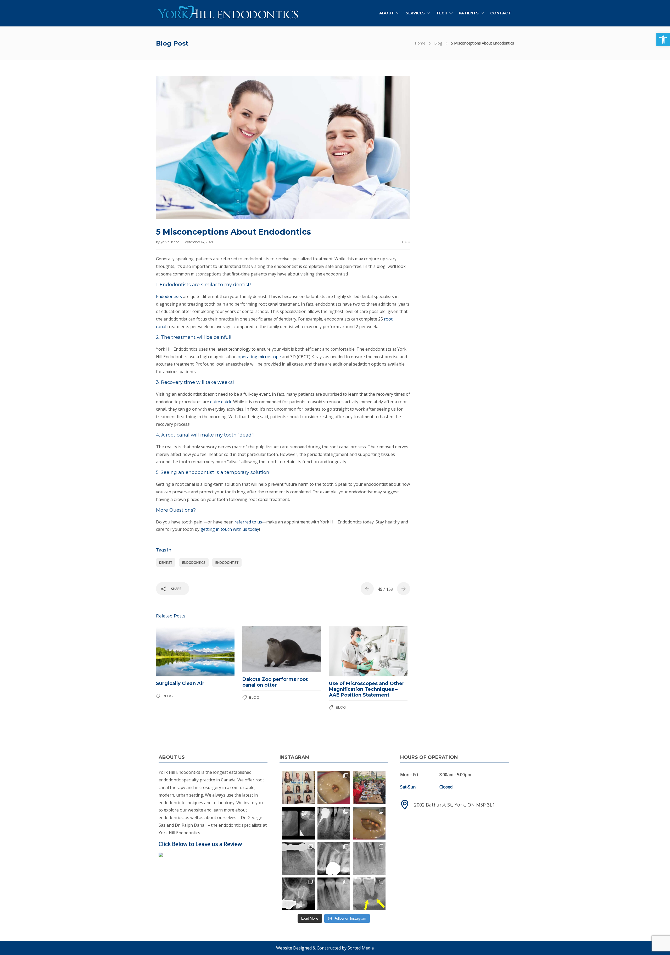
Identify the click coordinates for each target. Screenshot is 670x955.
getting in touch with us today (229, 529)
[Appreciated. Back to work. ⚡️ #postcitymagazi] (298, 787)
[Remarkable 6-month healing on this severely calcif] (369, 893)
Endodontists (169, 296)
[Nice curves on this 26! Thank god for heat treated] (333, 858)
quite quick (220, 402)
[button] (663, 39)
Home (420, 43)
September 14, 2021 (198, 242)
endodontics (193, 562)
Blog (438, 43)
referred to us (248, 522)
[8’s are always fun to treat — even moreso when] (298, 823)
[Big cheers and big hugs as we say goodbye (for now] (369, 787)
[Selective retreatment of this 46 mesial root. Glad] (333, 823)
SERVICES (415, 13)
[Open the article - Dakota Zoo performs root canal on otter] (262, 649)
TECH (441, 13)
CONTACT (500, 13)
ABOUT (386, 13)
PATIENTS (469, 13)
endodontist (226, 562)
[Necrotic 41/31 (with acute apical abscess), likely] (369, 858)
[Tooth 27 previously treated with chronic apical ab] (369, 823)
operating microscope (259, 357)
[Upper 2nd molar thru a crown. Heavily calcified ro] (298, 893)
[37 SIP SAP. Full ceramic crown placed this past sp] (333, 787)
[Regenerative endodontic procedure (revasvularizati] (333, 893)
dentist (165, 562)
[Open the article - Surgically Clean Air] (175, 651)
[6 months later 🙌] (298, 858)
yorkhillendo (170, 242)
